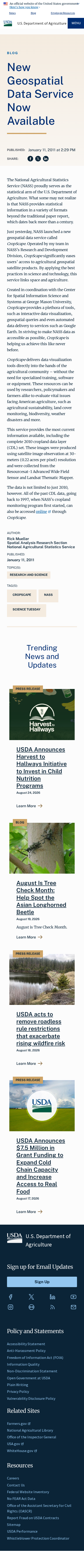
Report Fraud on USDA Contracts (33, 1517)
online (41, 511)
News (12, 13)
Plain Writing (17, 1384)
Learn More (26, 806)
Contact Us (16, 1485)
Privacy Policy (18, 1391)
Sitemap (14, 1524)
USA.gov (13, 1443)
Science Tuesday (27, 609)
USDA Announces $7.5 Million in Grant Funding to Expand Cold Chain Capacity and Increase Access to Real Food (40, 1166)
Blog (33, 13)
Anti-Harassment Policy (26, 1350)
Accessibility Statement (26, 1343)
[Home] (8, 25)
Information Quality (23, 1364)
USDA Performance (22, 1531)
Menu (76, 23)
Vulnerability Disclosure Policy (31, 1398)
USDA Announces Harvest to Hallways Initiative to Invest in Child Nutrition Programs (41, 767)
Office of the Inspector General (31, 1437)
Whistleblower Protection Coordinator (38, 1538)
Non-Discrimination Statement (32, 1371)
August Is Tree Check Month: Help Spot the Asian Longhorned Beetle (41, 897)
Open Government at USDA (28, 1378)
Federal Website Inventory (28, 1491)
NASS (48, 595)
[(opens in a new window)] (10, 1297)
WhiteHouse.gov (20, 1450)
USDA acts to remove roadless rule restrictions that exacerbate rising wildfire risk (40, 1029)
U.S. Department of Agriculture (41, 23)
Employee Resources (63, 13)
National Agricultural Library (30, 1430)
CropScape (22, 595)
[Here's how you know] (42, 4)
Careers (13, 1478)
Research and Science (29, 575)
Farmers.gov (17, 1423)
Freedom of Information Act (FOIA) (35, 1357)
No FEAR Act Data (21, 1498)
